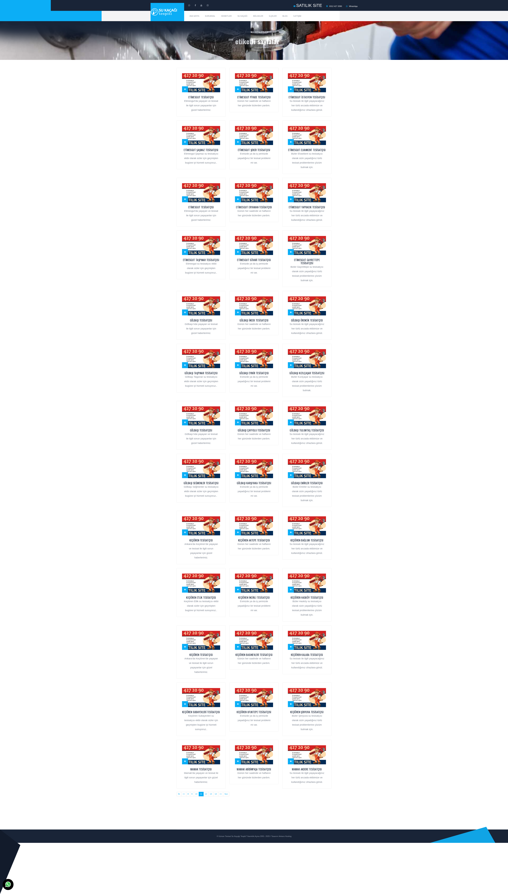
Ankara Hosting (285, 836)
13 (211, 794)
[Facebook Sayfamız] (195, 5)
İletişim (297, 16)
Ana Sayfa (194, 16)
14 (216, 794)
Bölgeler (258, 16)
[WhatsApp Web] (189, 5)
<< (184, 794)
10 (196, 794)
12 (206, 794)
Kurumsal (210, 16)
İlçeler (273, 16)
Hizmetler (226, 16)
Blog (285, 16)
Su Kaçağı (242, 16)
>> (221, 794)
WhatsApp (353, 6)
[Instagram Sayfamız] (208, 5)
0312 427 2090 (335, 6)
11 (201, 794)
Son (226, 794)
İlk (179, 794)
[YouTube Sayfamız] (201, 5)
